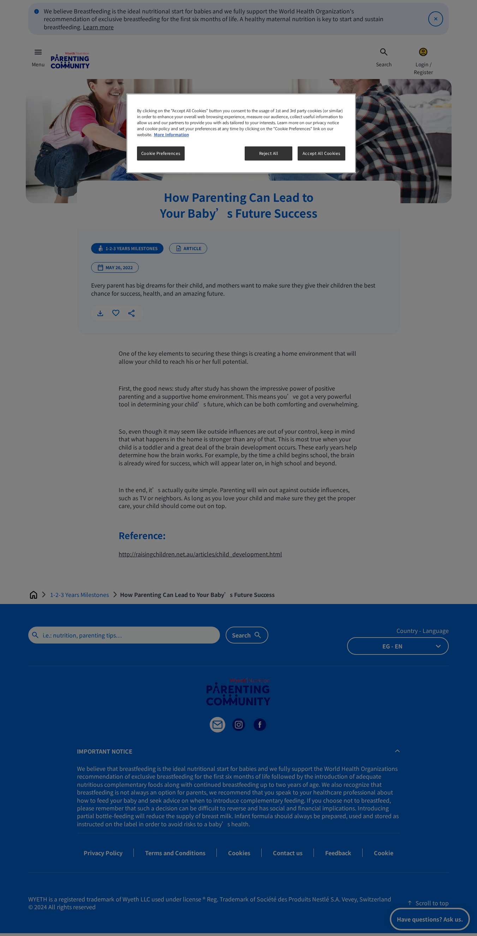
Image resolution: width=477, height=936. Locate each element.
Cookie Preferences (160, 153)
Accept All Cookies (321, 153)
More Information (171, 135)
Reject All (268, 153)
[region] (241, 133)
